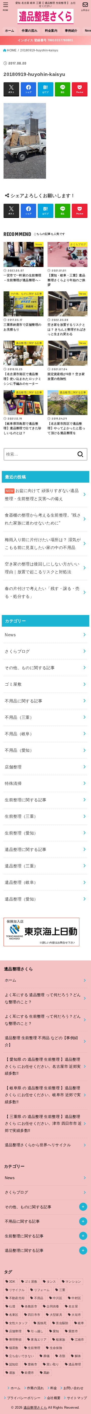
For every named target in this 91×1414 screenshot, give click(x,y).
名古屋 (73, 1306)
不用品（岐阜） (19, 733)
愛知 (56, 1331)
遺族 (12, 1373)
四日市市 (34, 1315)
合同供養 (53, 1306)
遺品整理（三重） (21, 866)
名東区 (13, 1315)
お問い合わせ (73, 1388)
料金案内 (51, 30)
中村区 (76, 1298)
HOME (11, 50)
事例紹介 (71, 30)
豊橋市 (32, 1364)
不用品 (38, 1298)
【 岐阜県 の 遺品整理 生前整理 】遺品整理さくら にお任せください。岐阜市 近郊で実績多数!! (43, 1095)
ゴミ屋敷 (13, 684)
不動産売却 (17, 1298)
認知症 (13, 1364)
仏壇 (12, 1306)
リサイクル (17, 1290)
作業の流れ (29, 30)
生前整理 (34, 1348)
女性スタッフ (18, 1323)
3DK (12, 1281)
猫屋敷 (13, 1348)
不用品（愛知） (19, 750)
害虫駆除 (62, 1323)
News (10, 634)
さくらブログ (17, 651)
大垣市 (76, 1315)
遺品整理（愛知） (21, 899)
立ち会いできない (21, 1356)
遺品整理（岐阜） (21, 882)
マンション (73, 1281)
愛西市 (73, 1331)
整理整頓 (15, 1339)
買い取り (53, 1364)
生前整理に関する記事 (25, 799)
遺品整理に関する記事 (25, 849)
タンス (51, 1281)
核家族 (60, 1339)
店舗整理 (13, 767)
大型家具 (56, 1315)
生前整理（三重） (21, 816)
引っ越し (37, 1331)
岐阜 (81, 1323)
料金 (53, 1388)
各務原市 (31, 1306)
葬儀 (46, 1356)
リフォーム (42, 1290)
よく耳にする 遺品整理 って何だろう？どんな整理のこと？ (43, 998)
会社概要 (53, 1398)
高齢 (46, 1373)
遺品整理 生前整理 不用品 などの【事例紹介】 (41, 1041)
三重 (62, 1290)
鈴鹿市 (29, 1373)
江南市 (79, 1339)
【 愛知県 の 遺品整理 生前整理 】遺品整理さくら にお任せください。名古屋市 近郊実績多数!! (43, 1066)
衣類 (62, 1356)
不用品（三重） (19, 717)
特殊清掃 (13, 783)
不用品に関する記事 (23, 701)
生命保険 (56, 1348)
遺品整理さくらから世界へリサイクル (38, 1145)
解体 (78, 1356)
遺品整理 (75, 1364)
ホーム (9, 30)
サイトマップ (77, 1398)
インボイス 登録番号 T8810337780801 (45, 40)
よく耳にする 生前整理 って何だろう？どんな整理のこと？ (43, 1020)
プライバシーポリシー (24, 1398)
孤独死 (42, 1323)
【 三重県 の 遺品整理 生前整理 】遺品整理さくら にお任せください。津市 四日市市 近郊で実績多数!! (43, 1124)
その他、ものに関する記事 (30, 667)
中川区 (57, 1298)
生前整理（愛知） (21, 833)
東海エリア (39, 1339)
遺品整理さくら (35, 1407)
